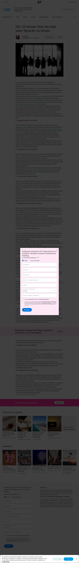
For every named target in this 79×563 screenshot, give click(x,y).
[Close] (76, 558)
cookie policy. (6, 561)
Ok (68, 559)
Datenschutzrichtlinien (46, 302)
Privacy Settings (58, 559)
